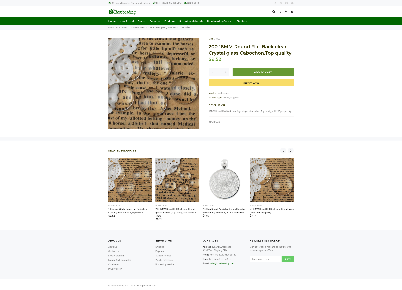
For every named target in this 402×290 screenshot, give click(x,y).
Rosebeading (114, 206)
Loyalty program (116, 255)
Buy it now (251, 83)
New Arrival (127, 21)
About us (112, 247)
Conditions (113, 264)
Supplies (155, 21)
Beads (142, 21)
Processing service (164, 264)
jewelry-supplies (231, 97)
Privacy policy (115, 269)
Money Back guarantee (119, 260)
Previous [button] (283, 151)
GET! (288, 259)
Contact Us (113, 251)
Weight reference (164, 260)
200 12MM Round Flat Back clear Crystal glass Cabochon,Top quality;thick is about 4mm (175, 212)
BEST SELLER (122, 27)
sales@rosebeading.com (222, 263)
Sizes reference (163, 255)
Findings (169, 21)
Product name (26, 277)
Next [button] (291, 151)
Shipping (159, 247)
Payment (160, 251)
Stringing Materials (191, 21)
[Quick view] (147, 163)
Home (112, 21)
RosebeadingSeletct (220, 21)
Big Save (242, 21)
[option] (130, 183)
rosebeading (223, 93)
